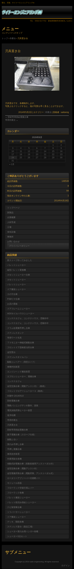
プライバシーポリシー (19, 246)
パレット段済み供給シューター (21, 502)
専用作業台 (11, 120)
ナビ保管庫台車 (14, 507)
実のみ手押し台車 (15, 444)
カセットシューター (16, 279)
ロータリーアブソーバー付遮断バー (23, 478)
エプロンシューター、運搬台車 (21, 376)
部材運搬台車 (13, 401)
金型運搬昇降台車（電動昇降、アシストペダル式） (31, 473)
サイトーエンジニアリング (37, 12)
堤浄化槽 (11, 415)
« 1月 (11, 164)
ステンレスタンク (15, 333)
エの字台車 (12, 294)
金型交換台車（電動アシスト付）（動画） (26, 386)
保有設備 (11, 232)
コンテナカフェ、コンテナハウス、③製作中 (28, 318)
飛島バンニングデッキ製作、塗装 (22, 405)
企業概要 (11, 217)
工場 (9, 227)
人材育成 (11, 222)
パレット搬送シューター (18, 497)
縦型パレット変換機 (16, 270)
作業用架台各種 (14, 459)
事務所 (10, 237)
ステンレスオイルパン (17, 357)
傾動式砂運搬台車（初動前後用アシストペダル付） (31, 463)
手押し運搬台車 (14, 449)
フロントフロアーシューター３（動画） (25, 391)
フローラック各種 (15, 493)
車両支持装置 (13, 454)
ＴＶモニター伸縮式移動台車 (20, 342)
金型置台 (11, 352)
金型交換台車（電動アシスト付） (22, 468)
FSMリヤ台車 (13, 299)
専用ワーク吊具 (14, 338)
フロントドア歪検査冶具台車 (20, 347)
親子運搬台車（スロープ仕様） (21, 434)
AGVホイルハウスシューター (20, 313)
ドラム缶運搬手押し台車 (18, 328)
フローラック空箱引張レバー (20, 488)
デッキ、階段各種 (15, 522)
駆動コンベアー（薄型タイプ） (21, 362)
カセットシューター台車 (18, 275)
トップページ (13, 208)
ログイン (65, 565)
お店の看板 (12, 304)
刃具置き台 (12, 425)
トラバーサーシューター (18, 512)
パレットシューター (16, 265)
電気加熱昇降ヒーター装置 (19, 410)
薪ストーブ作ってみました (19, 260)
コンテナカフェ (14, 381)
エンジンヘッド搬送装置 (18, 371)
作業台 (48, 112)
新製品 (10, 212)
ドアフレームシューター (18, 309)
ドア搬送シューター (16, 289)
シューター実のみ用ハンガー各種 (22, 531)
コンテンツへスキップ (12, 33)
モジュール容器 (14, 483)
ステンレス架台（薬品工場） (20, 526)
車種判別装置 (13, 367)
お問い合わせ (13, 241)
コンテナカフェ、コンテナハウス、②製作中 (28, 323)
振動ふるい (12, 439)
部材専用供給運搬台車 (16, 117)
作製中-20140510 (15, 396)
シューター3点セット (17, 536)
